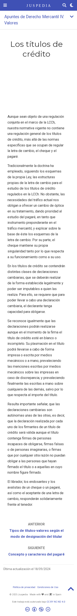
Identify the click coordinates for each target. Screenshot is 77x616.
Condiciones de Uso (47, 587)
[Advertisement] (36, 87)
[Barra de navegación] (5, 5)
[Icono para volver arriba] (71, 590)
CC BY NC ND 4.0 (56, 601)
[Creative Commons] (38, 610)
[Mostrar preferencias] (72, 5)
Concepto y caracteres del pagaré (36, 554)
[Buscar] (64, 5)
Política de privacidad (24, 587)
